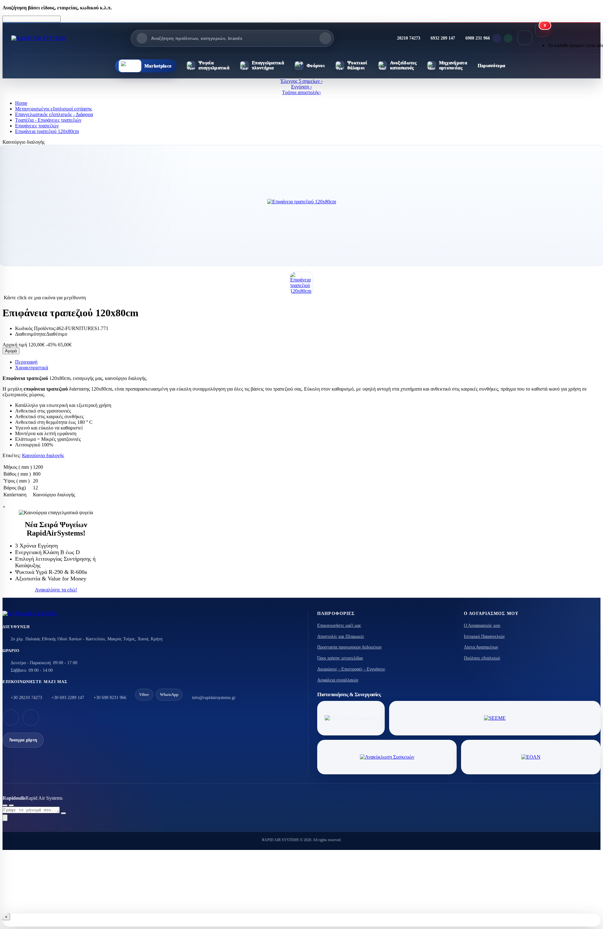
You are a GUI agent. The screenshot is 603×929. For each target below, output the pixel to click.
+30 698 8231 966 (110, 697)
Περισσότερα (491, 65)
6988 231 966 (477, 38)
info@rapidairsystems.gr (214, 697)
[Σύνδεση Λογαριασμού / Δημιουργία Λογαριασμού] (525, 37)
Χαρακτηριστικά (31, 367)
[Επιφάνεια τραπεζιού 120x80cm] (301, 201)
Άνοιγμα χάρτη (23, 740)
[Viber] (496, 38)
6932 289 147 (443, 38)
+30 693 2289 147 (68, 697)
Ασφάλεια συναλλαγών (337, 680)
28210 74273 (408, 38)
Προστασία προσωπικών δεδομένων (349, 647)
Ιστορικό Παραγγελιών (484, 636)
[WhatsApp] (508, 38)
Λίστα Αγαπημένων (481, 647)
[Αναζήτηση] (325, 38)
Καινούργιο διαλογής (43, 455)
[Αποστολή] (63, 813)
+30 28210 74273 (26, 697)
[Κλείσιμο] (11, 805)
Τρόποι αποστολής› (301, 92)
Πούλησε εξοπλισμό (482, 658)
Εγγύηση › (301, 86)
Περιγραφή (26, 362)
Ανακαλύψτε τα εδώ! (56, 589)
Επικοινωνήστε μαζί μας (339, 625)
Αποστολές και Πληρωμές (340, 636)
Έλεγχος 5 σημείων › (301, 81)
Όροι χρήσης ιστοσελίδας (340, 658)
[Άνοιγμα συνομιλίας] (5, 817)
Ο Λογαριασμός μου (482, 625)
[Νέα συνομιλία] (5, 805)
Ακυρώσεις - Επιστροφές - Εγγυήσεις (351, 669)
